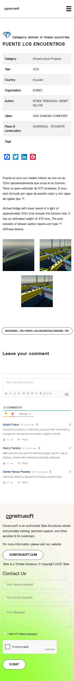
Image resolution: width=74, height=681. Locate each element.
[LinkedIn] (24, 157)
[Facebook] (7, 157)
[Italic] (10, 393)
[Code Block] (36, 393)
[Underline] (15, 393)
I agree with (22, 634)
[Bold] (6, 393)
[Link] (40, 393)
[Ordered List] (23, 393)
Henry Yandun (12, 448)
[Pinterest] (32, 157)
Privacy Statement (28, 634)
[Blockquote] (32, 393)
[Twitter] (15, 157)
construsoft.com (23, 554)
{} (45, 393)
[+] (49, 393)
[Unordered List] (28, 393)
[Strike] (19, 393)
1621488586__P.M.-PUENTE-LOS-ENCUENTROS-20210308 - (37, 331)
